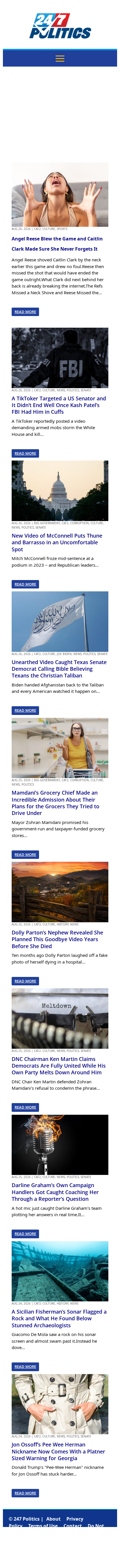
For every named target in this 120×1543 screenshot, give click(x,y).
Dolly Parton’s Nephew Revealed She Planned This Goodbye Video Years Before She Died (57, 939)
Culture (49, 229)
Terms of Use (43, 1526)
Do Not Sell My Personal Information (56, 1529)
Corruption (79, 523)
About (53, 1519)
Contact (72, 1526)
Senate (86, 390)
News (61, 390)
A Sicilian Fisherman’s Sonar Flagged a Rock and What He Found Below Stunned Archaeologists (59, 1318)
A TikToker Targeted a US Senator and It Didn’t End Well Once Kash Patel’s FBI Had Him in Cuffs (59, 405)
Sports (62, 229)
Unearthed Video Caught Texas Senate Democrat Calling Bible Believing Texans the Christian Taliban (59, 669)
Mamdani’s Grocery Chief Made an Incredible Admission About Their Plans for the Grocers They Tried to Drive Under (55, 802)
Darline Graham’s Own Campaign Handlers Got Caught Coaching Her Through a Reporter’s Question (55, 1192)
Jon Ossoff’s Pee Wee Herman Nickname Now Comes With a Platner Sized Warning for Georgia (58, 1451)
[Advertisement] (60, 114)
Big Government (47, 523)
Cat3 (37, 924)
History (62, 924)
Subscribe (93, 1533)
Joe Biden (64, 654)
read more (25, 311)
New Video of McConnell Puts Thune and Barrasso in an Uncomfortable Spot (57, 542)
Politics (73, 390)
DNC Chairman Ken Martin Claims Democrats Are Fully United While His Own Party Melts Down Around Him (59, 1065)
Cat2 (37, 229)
